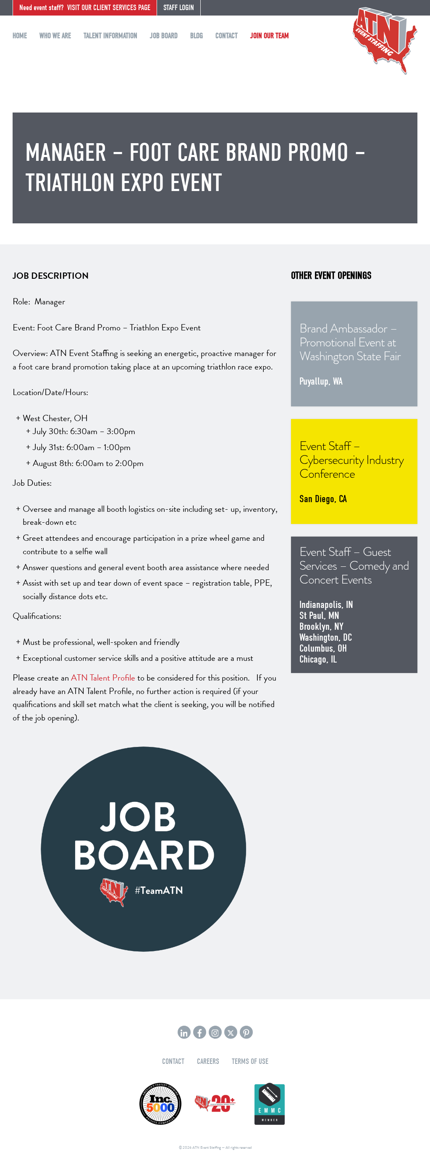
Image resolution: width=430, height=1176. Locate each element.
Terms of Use (250, 1061)
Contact (226, 35)
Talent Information (110, 35)
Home (20, 35)
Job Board (164, 35)
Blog (196, 35)
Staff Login (178, 7)
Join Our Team (269, 35)
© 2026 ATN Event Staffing (200, 1147)
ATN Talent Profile (103, 677)
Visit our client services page (84, 7)
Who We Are (55, 35)
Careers (208, 1061)
